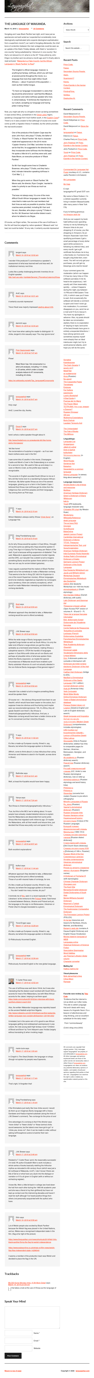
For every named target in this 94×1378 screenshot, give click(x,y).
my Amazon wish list (72, 214)
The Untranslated (71, 428)
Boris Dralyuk (69, 420)
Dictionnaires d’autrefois (73, 636)
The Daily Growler (71, 365)
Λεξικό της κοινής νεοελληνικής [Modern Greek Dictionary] (76, 722)
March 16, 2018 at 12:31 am (27, 296)
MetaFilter (68, 370)
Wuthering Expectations (73, 417)
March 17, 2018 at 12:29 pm (27, 925)
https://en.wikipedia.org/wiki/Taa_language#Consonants (31, 380)
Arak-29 (67, 688)
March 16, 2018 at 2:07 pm (26, 429)
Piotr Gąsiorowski (23, 350)
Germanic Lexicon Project (74, 561)
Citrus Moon (68, 978)
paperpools (68, 392)
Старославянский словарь (75, 843)
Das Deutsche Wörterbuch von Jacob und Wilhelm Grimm (76, 571)
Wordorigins (68, 515)
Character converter (72, 961)
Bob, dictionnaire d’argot (73, 619)
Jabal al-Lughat (70, 447)
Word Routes (69, 460)
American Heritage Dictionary (75, 493)
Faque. (66, 68)
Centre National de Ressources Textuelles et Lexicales (76, 629)
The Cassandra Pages (73, 381)
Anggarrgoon (69, 444)
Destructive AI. (69, 98)
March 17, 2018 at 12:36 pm (27, 958)
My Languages (70, 179)
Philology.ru (68, 787)
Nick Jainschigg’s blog (73, 976)
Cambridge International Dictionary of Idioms (73, 538)
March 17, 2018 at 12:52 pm (27, 982)
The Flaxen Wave (71, 403)
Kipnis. (66, 81)
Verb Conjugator (70, 691)
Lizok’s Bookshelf (71, 395)
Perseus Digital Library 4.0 (74, 705)
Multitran (67, 490)
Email (36, 1340)
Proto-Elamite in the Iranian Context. (76, 144)
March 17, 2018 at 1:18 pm (26, 1102)
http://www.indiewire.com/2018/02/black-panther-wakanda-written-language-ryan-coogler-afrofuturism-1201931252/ (32, 1014)
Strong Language (71, 474)
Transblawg (68, 384)
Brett (18, 604)
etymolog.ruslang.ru (72, 779)
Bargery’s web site (71, 928)
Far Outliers (68, 390)
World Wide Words (71, 694)
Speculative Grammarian (74, 950)
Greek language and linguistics (76, 716)
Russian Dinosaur (71, 412)
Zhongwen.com (70, 884)
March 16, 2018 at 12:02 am (27, 255)
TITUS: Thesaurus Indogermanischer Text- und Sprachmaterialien (75, 545)
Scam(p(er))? (69, 78)
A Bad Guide (69, 398)
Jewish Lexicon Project (73, 534)
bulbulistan (68, 452)
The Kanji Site (69, 887)
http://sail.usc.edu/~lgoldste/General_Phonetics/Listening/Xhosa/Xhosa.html (39, 277)
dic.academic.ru (70, 757)
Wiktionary (68, 498)
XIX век (67, 414)
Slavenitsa (68, 793)
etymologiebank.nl (71, 589)
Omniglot (67, 526)
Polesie (38, 898)
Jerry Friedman (70, 142)
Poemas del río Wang (72, 401)
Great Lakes (42, 114)
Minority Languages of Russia (76, 801)
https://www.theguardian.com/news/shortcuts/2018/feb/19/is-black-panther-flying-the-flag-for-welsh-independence (32, 1240)
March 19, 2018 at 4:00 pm (19, 1284)
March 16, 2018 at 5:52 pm (26, 634)
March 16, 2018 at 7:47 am (26, 353)
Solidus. (67, 94)
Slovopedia (68, 741)
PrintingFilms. (69, 91)
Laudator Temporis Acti (73, 423)
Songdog (67, 359)
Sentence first (69, 463)
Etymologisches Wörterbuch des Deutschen (75, 579)
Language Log (69, 441)
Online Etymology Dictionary (75, 696)
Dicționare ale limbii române (75, 663)
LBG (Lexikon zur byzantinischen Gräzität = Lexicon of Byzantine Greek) (75, 733)
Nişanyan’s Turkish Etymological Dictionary (73, 905)
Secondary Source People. (74, 71)
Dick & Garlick (69, 449)
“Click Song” (46, 517)
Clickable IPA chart (71, 509)
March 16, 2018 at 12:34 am (27, 325)
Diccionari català (70, 650)
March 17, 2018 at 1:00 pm (26, 1051)
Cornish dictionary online (74, 685)
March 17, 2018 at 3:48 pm (26, 1154)
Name (36, 1333)
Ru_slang (68, 804)
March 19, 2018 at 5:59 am (26, 1220)
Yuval (66, 152)
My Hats (67, 184)
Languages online (71, 942)
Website (37, 1348)
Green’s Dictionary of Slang (75, 495)
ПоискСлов (68, 763)
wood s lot (68, 368)
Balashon (67, 466)
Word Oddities (69, 953)
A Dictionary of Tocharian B (75, 876)
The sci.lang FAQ (71, 523)
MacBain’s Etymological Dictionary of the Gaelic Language (73, 680)
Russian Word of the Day (74, 854)
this (23, 895)
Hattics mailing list (71, 968)
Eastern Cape (52, 117)
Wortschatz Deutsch (72, 575)
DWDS (66, 584)
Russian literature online (73, 815)
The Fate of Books (71, 431)
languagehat (24, 28)
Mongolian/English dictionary (75, 889)
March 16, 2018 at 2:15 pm (26, 511)
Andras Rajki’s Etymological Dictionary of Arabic (75, 557)
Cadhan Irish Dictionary (73, 672)
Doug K (19, 426)
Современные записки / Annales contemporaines (74, 858)
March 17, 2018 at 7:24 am (26, 800)
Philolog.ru (68, 790)
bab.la (66, 501)
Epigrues (67, 387)
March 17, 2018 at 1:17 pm (26, 1078)
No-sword (67, 379)
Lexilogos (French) (71, 633)
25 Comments (38, 28)
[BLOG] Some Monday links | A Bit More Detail (27, 1282)
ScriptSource (69, 528)
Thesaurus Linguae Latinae (75, 606)
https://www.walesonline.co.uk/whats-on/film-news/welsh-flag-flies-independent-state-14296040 (31, 1249)
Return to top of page (13, 1371)
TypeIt (66, 504)
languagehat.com (10, 7)
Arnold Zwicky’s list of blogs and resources (75, 486)
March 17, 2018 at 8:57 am (26, 844)
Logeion (67, 708)
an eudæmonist (70, 373)
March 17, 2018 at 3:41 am (26, 776)
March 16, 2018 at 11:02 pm (27, 737)
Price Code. (68, 64)
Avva (66, 376)
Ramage (67, 981)
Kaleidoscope (69, 362)
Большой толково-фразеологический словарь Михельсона (75, 829)
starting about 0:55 (45, 307)
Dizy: (66, 658)
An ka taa (67, 920)
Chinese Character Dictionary (76, 881)
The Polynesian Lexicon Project (76, 914)
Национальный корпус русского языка (73, 819)
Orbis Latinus (69, 738)
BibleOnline (68, 531)
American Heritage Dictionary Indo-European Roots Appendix (76, 552)
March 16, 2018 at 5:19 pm (26, 538)
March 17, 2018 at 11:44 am (27, 868)
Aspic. (66, 74)
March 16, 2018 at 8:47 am (26, 399)
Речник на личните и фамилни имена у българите (76, 869)
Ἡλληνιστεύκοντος (72, 455)
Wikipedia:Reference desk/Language (72, 519)
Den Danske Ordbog (72, 595)
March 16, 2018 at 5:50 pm (26, 607)
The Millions (68, 434)
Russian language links (73, 812)
